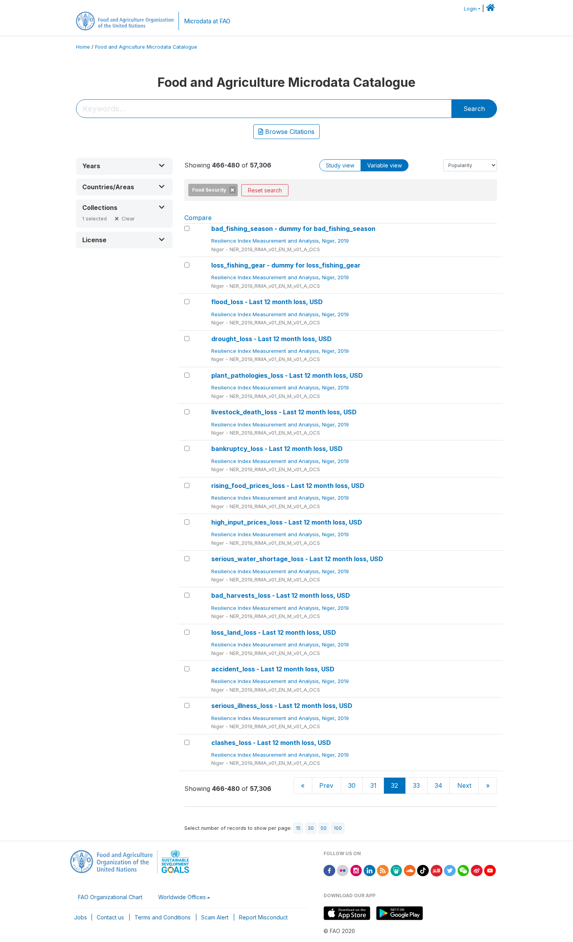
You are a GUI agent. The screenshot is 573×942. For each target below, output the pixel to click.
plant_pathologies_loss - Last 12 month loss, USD (287, 375)
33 (416, 785)
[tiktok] (423, 869)
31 (373, 785)
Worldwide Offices (182, 897)
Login (470, 9)
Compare (198, 218)
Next (464, 785)
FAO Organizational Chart (110, 897)
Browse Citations (289, 132)
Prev (326, 785)
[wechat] (463, 869)
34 (438, 785)
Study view (340, 165)
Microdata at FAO (207, 21)
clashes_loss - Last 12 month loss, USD (271, 743)
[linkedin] (369, 869)
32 (394, 785)
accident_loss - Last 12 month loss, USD (272, 669)
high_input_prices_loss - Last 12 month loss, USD (286, 522)
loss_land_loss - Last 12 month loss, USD (273, 632)
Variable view (384, 165)
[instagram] (356, 869)
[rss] (383, 869)
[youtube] (490, 869)
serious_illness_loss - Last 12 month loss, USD (281, 706)
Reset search (265, 190)
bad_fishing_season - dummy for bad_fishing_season (293, 228)
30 (351, 785)
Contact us (110, 917)
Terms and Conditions (162, 917)
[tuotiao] (436, 869)
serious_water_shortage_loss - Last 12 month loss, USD (297, 559)
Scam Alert (214, 917)
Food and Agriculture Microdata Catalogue (146, 47)
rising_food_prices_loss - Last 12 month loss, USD (287, 485)
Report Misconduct (263, 917)
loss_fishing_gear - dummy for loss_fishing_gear (286, 265)
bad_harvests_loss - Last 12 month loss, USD (280, 595)
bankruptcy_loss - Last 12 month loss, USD (277, 449)
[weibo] (477, 869)
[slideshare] (396, 869)
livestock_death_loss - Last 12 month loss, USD (284, 412)
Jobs (80, 917)
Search (474, 109)
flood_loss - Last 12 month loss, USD (267, 302)
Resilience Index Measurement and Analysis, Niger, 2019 (280, 241)
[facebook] (329, 869)
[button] (124, 166)
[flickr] (342, 869)
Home (83, 47)
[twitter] (450, 869)
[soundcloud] (410, 869)
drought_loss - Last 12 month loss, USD (271, 339)
